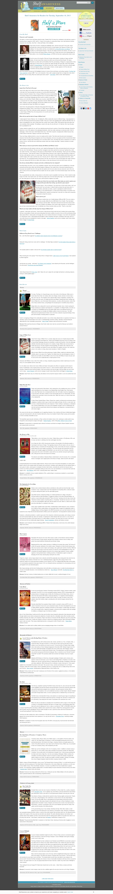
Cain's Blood (83, 82)
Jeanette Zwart (23, 769)
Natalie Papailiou (47, 420)
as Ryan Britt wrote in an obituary (62, 49)
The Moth (82, 90)
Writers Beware (46, 54)
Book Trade (59, 8)
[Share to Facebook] (81, 108)
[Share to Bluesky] (90, 108)
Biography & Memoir (83, 84)
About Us (35, 886)
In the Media (62, 886)
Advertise (43, 886)
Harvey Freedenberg (49, 520)
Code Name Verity (38, 791)
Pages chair (34, 272)
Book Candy (81, 54)
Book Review (81, 62)
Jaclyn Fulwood (50, 218)
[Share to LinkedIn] (86, 108)
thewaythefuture (38, 65)
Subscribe (67, 886)
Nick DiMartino (30, 470)
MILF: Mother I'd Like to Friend (65, 420)
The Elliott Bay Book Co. (68, 569)
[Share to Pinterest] (88, 108)
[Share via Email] (79, 108)
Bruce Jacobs (30, 668)
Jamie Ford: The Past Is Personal (86, 50)
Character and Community (84, 44)
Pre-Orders (51, 11)
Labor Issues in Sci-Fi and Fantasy (61, 255)
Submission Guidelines (49, 886)
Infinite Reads (31, 219)
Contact (39, 886)
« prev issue (44, 878)
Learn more (70, 892)
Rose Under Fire (83, 100)
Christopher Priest (60, 716)
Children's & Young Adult (84, 98)
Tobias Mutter (69, 621)
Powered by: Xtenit (56, 889)
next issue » (51, 878)
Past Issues (44, 11)
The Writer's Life (82, 48)
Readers (49, 8)
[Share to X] (83, 108)
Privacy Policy (79, 886)
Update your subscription (69, 882)
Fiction (80, 64)
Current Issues (57, 886)
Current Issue (37, 11)
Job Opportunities (73, 886)
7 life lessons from (35, 265)
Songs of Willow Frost (84, 69)
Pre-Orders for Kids (60, 11)
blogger (49, 817)
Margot (81, 67)
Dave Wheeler (54, 569)
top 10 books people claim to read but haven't (51, 249)
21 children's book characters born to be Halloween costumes (48, 235)
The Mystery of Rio (84, 73)
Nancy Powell (45, 321)
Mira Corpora (83, 77)
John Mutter (52, 74)
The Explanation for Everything (86, 75)
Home (38, 8)
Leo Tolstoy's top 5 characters (44, 263)
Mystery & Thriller (83, 80)
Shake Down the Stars (85, 71)
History (81, 92)
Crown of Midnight (84, 102)
